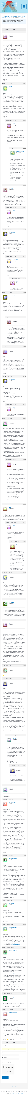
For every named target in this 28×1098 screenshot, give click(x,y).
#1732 (24, 504)
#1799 (24, 784)
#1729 (24, 404)
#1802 (24, 799)
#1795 (24, 678)
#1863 (24, 947)
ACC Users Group (5, 16)
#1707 (24, 31)
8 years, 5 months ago (10, 21)
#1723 (24, 256)
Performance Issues (6, 17)
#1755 (24, 665)
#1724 (24, 278)
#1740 (24, 599)
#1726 (24, 376)
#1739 (24, 522)
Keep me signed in (7, 1062)
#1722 (24, 148)
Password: (4, 1057)
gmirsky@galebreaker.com (16, 944)
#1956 (24, 993)
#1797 (24, 735)
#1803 (24, 855)
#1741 (24, 541)
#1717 (24, 292)
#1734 (24, 572)
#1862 (24, 924)
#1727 (24, 418)
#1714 (24, 120)
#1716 (24, 207)
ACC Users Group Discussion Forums (17, 16)
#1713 (24, 185)
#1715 (24, 229)
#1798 (24, 765)
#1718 (24, 346)
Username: (4, 1052)
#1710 (24, 83)
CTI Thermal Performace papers (9, 973)
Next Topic (14, 1086)
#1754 (24, 619)
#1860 (24, 900)
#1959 (24, 1009)
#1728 (24, 459)
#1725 (24, 317)
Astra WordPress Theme (17, 1093)
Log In (5, 1077)
